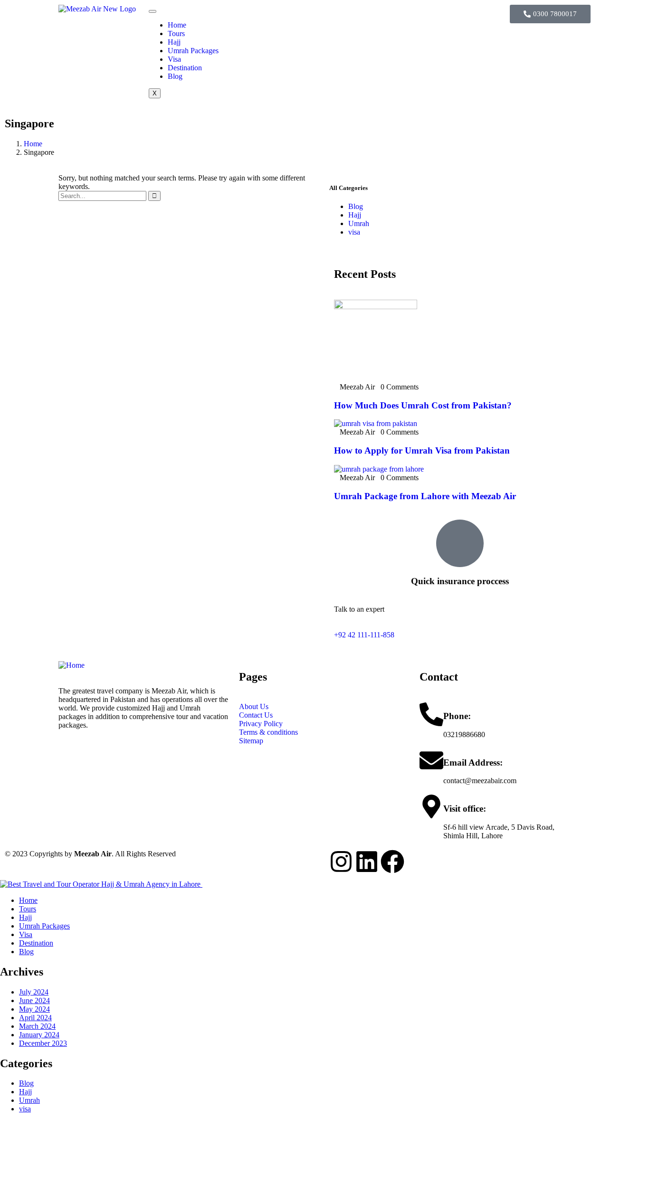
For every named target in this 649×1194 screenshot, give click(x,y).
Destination (185, 68)
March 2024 (37, 1026)
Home (177, 25)
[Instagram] (341, 861)
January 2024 (39, 1035)
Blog (175, 76)
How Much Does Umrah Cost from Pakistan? (423, 405)
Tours (176, 33)
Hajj (174, 42)
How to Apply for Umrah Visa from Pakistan (422, 450)
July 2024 (33, 992)
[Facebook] (392, 861)
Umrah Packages (193, 51)
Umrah (358, 223)
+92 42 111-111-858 (364, 635)
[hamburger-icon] (152, 11)
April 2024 (35, 1018)
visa (354, 232)
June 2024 (34, 1000)
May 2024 (34, 1009)
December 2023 (43, 1043)
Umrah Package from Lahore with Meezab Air (425, 496)
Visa (174, 59)
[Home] (71, 665)
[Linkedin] (367, 861)
